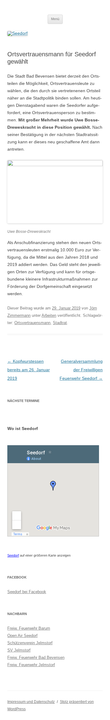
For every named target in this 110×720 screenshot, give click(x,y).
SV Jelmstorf (19, 650)
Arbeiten (49, 315)
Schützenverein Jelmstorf (30, 643)
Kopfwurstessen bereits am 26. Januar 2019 (28, 370)
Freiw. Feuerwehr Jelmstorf (31, 664)
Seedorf (13, 555)
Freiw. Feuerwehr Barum (28, 628)
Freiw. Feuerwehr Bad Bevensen (35, 657)
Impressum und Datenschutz (31, 702)
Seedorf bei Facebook (26, 591)
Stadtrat (60, 322)
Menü (55, 19)
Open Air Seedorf (22, 635)
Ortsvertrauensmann (32, 322)
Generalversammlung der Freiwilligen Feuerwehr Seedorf (81, 370)
